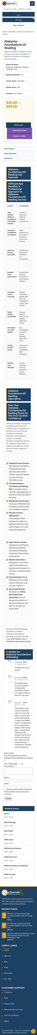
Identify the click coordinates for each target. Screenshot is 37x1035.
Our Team (8, 979)
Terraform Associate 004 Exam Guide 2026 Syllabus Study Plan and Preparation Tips (21, 935)
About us (7, 956)
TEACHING (11, 32)
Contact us (8, 992)
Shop (6, 967)
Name (7, 777)
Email (6, 783)
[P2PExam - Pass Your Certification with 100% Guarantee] (10, 3)
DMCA (6, 1021)
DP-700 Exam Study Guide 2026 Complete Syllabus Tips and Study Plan (19, 926)
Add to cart (18, 125)
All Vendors (8, 973)
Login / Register (18, 25)
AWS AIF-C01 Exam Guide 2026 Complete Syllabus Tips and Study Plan (19, 916)
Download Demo (19, 130)
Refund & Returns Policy (13, 1010)
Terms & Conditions (11, 1015)
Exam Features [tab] (9, 149)
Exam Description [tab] (10, 153)
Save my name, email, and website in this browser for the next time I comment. (18, 791)
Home (4, 32)
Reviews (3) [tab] (8, 158)
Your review (9, 766)
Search (18, 15)
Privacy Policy (9, 1004)
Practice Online (19, 136)
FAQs (6, 998)
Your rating (9, 764)
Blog (5, 962)
